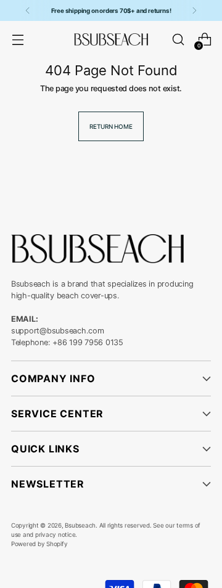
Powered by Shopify (39, 543)
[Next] (194, 10)
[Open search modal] (178, 39)
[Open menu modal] (17, 39)
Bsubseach (80, 525)
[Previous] (27, 10)
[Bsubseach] (111, 39)
